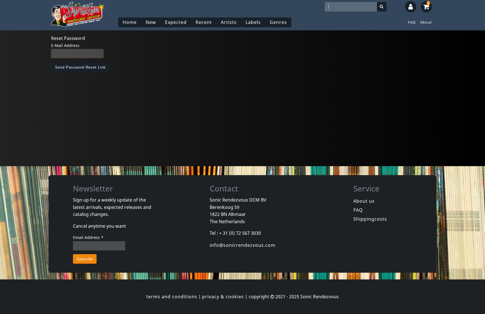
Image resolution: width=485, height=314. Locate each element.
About (426, 22)
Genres (278, 22)
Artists (229, 22)
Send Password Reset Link (80, 67)
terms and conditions (171, 296)
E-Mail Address (65, 45)
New (151, 22)
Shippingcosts (370, 219)
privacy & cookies (223, 296)
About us (364, 201)
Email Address (88, 237)
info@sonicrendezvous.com (242, 245)
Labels (253, 22)
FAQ (412, 22)
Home (130, 22)
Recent (204, 22)
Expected (176, 22)
